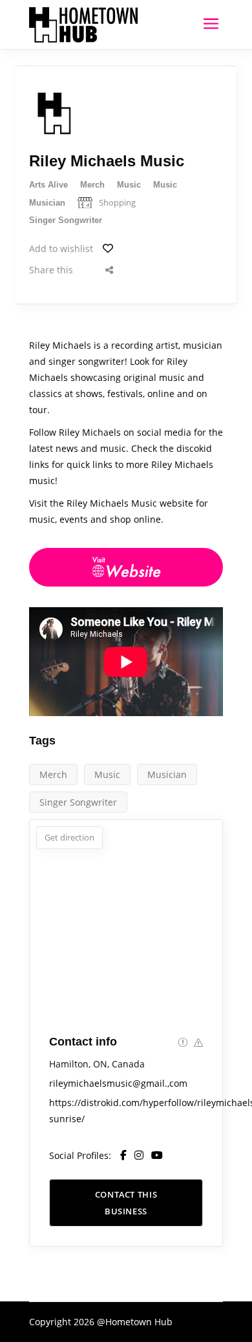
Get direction (69, 837)
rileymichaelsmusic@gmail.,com (118, 1083)
